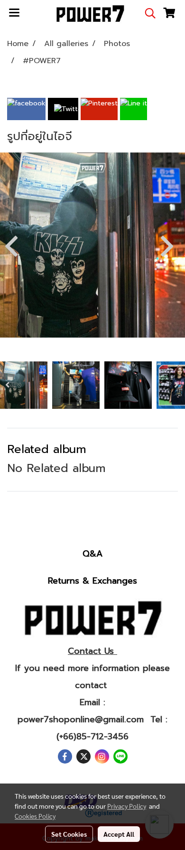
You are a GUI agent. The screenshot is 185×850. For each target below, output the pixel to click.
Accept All (118, 834)
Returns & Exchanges (92, 580)
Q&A (92, 553)
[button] (147, 13)
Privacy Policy (126, 806)
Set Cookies (69, 834)
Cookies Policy (35, 816)
